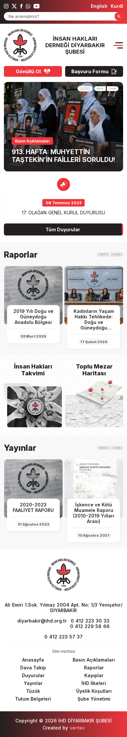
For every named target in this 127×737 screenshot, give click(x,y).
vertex (77, 727)
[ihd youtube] (37, 6)
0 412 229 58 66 (90, 626)
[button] (100, 88)
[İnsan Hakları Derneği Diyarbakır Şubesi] (20, 45)
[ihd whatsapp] (28, 6)
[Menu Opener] (118, 45)
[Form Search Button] (119, 16)
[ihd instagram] (6, 6)
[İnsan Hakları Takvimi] (34, 406)
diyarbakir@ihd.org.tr (42, 620)
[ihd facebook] (21, 6)
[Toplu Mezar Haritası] (94, 411)
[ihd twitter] (14, 6)
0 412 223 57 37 (63, 636)
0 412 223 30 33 (90, 620)
